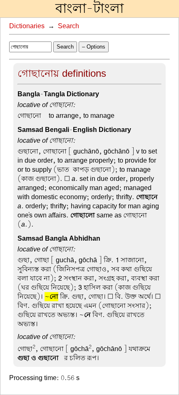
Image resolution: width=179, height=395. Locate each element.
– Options (93, 47)
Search (68, 26)
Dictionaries (27, 26)
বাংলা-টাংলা (89, 8)
